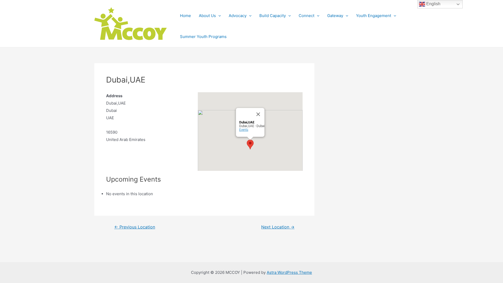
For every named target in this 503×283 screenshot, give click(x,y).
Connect (306, 15)
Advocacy (238, 15)
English (432, 4)
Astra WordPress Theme (289, 272)
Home (185, 15)
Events (243, 130)
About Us (207, 15)
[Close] (258, 114)
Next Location (277, 227)
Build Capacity (272, 15)
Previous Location (134, 227)
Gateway (335, 15)
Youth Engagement (373, 15)
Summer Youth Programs (203, 36)
